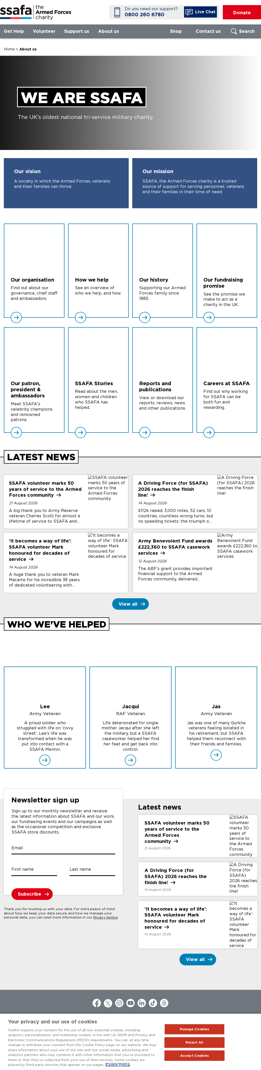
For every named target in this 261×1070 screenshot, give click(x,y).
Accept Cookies (194, 1056)
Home (9, 49)
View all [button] (128, 604)
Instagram (119, 1003)
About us (108, 31)
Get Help (14, 31)
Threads (164, 1003)
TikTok (153, 1003)
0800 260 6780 (144, 15)
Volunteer (44, 31)
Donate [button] (242, 12)
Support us (76, 31)
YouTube (130, 1003)
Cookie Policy (118, 1065)
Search (247, 31)
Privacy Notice (105, 917)
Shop (176, 31)
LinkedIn (142, 1003)
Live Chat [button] (204, 11)
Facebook (97, 1003)
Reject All (194, 1042)
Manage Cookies (194, 1029)
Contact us (208, 31)
